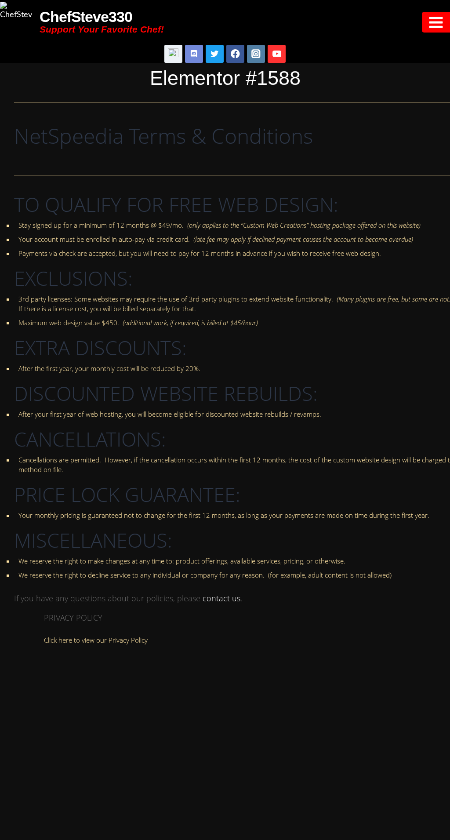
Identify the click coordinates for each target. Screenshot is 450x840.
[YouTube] (277, 54)
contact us (221, 598)
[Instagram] (256, 54)
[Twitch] (173, 54)
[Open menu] (436, 22)
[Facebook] (235, 54)
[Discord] (194, 54)
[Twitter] (215, 54)
